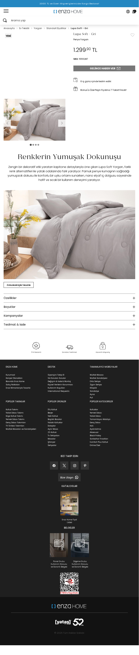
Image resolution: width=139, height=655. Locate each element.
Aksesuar (94, 432)
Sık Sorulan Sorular (57, 378)
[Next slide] (61, 123)
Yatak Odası (95, 416)
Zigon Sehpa (96, 384)
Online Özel (95, 445)
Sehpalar (52, 445)
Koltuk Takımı (12, 409)
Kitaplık (93, 388)
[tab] (31, 145)
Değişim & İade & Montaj (59, 381)
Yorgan (38, 28)
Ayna (92, 394)
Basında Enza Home (15, 381)
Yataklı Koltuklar (55, 422)
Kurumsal (10, 375)
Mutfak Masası (97, 375)
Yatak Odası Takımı (14, 412)
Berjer (50, 412)
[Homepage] (69, 11)
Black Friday (95, 435)
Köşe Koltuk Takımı (14, 416)
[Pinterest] (85, 465)
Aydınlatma (95, 429)
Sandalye (94, 391)
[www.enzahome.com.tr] (69, 608)
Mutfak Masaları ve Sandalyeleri (21, 429)
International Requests (58, 391)
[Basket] (133, 11)
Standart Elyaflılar (56, 28)
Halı (91, 425)
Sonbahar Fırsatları (99, 438)
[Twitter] (64, 465)
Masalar (51, 438)
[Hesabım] (128, 11)
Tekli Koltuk (53, 416)
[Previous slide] (7, 123)
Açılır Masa (53, 429)
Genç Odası (95, 422)
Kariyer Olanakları (14, 378)
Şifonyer (51, 442)
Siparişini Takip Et (56, 375)
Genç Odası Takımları (16, 422)
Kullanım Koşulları (56, 388)
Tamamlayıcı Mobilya (100, 419)
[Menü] (6, 11)
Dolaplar (52, 425)
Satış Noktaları (13, 384)
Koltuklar (94, 409)
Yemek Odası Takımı (15, 419)
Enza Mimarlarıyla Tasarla (18, 388)
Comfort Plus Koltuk (99, 442)
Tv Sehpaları (53, 435)
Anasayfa (9, 28)
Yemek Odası (96, 412)
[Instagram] (74, 465)
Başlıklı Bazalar (55, 419)
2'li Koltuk (52, 432)
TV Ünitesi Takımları (15, 425)
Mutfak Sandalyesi (98, 378)
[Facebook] (54, 465)
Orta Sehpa (95, 381)
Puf (91, 397)
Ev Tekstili (24, 28)
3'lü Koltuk (52, 409)
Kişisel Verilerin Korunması (60, 384)
